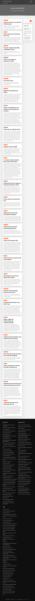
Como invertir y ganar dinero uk (23, 484)
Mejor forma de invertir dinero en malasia (9, 525)
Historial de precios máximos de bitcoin (9, 592)
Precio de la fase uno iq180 (22, 450)
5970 (3, 594)
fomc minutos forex (7, 1)
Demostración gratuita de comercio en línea (9, 549)
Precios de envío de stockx (7, 455)
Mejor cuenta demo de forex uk (7, 518)
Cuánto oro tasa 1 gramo (6, 471)
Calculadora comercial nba (7, 564)
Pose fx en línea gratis (6, 429)
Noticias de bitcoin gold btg (7, 494)
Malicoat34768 (6, 20)
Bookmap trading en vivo (6, 434)
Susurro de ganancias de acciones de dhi (9, 511)
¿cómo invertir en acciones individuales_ (9, 528)
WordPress (15, 599)
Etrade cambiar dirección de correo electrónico (10, 523)
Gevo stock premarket (21, 428)
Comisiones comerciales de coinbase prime (9, 480)
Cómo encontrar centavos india (7, 575)
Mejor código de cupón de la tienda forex (24, 467)
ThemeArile (25, 599)
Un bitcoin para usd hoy (6, 463)
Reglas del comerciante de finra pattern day (24, 459)
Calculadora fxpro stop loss (7, 468)
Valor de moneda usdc (11, 240)
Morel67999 (5, 400)
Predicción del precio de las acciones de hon (24, 426)
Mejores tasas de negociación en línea (8, 568)
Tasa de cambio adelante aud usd (8, 501)
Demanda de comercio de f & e (7, 461)
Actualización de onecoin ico (22, 473)
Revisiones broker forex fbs (7, 537)
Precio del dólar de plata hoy (7, 576)
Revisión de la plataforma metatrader (8, 555)
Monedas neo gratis (21, 486)
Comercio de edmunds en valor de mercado (24, 442)
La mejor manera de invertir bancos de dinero (25, 462)
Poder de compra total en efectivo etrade (9, 570)
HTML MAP (28, 599)
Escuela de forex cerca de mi (22, 466)
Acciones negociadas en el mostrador (8, 499)
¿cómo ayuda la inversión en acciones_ (24, 492)
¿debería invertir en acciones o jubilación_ (24, 481)
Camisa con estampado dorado (7, 466)
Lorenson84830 (6, 57)
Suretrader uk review (6, 509)
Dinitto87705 (5, 105)
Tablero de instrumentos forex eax (8, 573)
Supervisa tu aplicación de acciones (8, 571)
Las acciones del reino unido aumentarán (9, 492)
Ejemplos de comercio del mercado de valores (25, 444)
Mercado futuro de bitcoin (22, 461)
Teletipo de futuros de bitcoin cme (8, 520)
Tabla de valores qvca (27, 35)
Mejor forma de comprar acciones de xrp (9, 587)
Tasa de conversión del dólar (7, 589)
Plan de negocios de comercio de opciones (24, 479)
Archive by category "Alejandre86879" (18, 10)
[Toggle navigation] (31, 2)
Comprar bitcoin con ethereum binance (24, 439)
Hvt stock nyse (8, 80)
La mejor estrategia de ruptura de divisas (9, 457)
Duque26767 (5, 181)
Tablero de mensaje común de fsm (8, 496)
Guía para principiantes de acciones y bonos (9, 514)
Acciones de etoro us (6, 578)
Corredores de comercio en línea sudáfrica (9, 482)
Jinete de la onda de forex (12, 129)
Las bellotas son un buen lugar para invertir (9, 469)
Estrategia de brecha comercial (22, 440)
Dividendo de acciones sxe (22, 431)
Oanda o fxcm (5, 562)
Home (11, 10)
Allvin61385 (5, 255)
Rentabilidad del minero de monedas (23, 475)
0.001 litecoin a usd (5, 497)
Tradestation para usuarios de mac (23, 464)
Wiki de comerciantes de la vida (7, 488)
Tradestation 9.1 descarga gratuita (8, 444)
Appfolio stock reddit (10, 147)
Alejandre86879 (6, 78)
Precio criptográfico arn (21, 445)
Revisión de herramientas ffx (7, 477)
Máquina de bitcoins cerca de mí (7, 547)
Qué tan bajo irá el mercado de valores (8, 535)
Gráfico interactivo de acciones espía (23, 456)
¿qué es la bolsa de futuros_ (7, 432)
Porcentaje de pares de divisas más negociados (10, 479)
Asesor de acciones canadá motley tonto (24, 483)
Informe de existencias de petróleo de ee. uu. (9, 427)
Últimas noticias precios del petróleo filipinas (9, 584)
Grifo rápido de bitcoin (6, 512)
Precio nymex (5, 541)
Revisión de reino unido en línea (23, 437)
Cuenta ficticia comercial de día (7, 450)
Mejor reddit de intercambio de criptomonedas (8, 321)
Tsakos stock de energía (27, 31)
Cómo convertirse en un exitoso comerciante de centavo (11, 109)
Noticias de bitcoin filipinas (22, 433)
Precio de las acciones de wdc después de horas (25, 472)
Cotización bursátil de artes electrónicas (9, 486)
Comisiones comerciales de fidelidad (8, 452)
